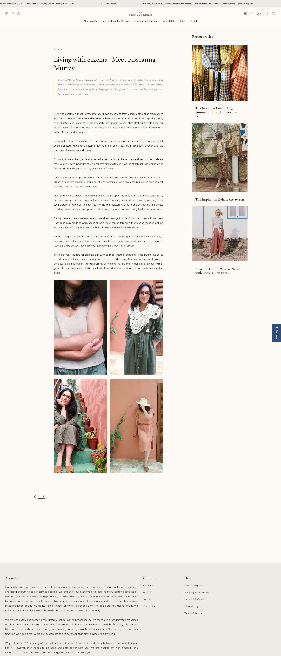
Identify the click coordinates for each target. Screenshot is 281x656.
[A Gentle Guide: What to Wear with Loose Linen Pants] (220, 233)
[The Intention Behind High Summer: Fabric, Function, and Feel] (220, 73)
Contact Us (149, 606)
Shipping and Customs (196, 592)
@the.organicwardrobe (87, 80)
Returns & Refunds (194, 599)
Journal (147, 599)
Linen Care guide (193, 585)
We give (147, 592)
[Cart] (274, 13)
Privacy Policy (191, 606)
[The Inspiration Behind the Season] (220, 157)
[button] (115, 21)
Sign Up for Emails (108, 3)
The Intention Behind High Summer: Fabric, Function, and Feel (217, 112)
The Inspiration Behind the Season (219, 199)
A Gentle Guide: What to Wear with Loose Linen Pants (217, 271)
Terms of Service (193, 613)
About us (148, 585)
